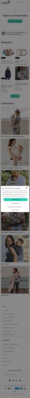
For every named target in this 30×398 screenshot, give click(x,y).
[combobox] (26, 188)
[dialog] (15, 199)
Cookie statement (15, 210)
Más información (21, 196)
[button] (15, 207)
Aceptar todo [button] (16, 199)
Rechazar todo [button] (15, 203)
